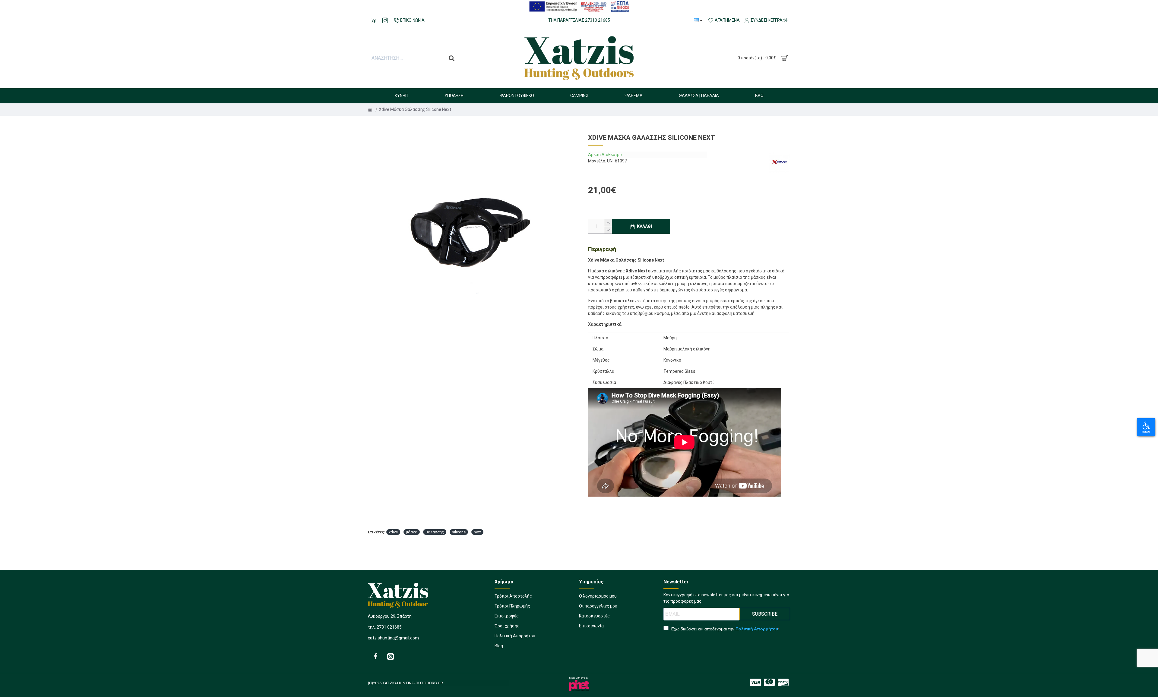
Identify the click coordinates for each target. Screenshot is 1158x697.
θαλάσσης (435, 532)
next (477, 532)
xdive (393, 532)
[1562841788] (385, 20)
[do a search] (451, 58)
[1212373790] (755, 682)
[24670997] (373, 20)
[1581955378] (769, 682)
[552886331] (390, 656)
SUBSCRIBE (764, 614)
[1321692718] (783, 682)
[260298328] (375, 656)
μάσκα (411, 532)
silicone (459, 532)
